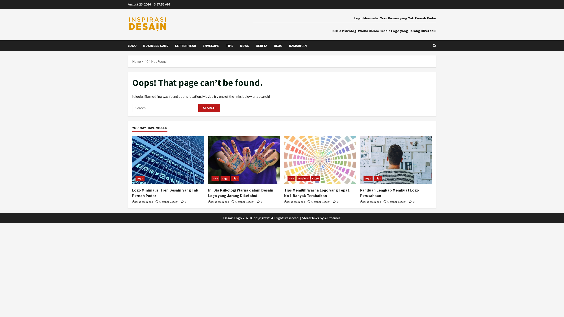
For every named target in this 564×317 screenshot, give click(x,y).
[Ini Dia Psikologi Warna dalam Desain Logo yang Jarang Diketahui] (244, 160)
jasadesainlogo (144, 201)
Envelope (211, 45)
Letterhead (185, 45)
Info (215, 178)
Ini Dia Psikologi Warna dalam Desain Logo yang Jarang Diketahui (384, 31)
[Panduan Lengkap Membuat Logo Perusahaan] (396, 160)
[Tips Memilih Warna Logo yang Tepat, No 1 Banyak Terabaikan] (320, 160)
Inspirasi (303, 178)
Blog (278, 45)
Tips (229, 45)
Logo (132, 45)
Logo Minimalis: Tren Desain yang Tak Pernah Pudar (395, 18)
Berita (261, 45)
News (244, 45)
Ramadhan (298, 45)
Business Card (156, 45)
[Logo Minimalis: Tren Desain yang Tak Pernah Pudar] (168, 160)
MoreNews (310, 218)
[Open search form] (434, 45)
